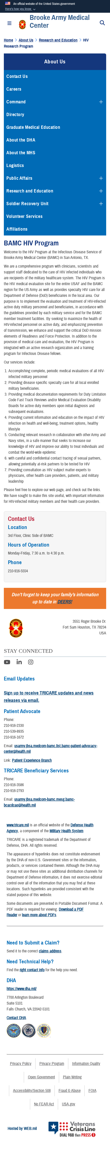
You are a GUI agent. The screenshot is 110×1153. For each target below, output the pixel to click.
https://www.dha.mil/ (22, 988)
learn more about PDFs (39, 915)
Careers (13, 89)
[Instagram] (30, 662)
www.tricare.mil (18, 825)
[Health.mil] (29, 1030)
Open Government (41, 1077)
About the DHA (20, 140)
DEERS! (64, 602)
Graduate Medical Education (33, 127)
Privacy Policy (20, 1063)
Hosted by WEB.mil (22, 1128)
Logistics (15, 165)
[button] (21, 9)
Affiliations (17, 229)
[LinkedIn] (19, 662)
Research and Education (29, 191)
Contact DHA (16, 1017)
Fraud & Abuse (70, 1090)
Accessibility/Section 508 (32, 1090)
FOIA (92, 1090)
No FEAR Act (44, 1104)
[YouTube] (7, 662)
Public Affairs (19, 178)
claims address (50, 951)
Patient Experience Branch (32, 760)
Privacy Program (51, 1063)
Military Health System (66, 831)
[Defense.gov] (14, 1030)
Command (16, 102)
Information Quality (86, 1063)
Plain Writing (72, 1077)
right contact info (32, 970)
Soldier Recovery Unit (27, 203)
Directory (15, 114)
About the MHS (20, 153)
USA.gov (68, 1104)
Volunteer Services (24, 216)
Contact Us (17, 76)
